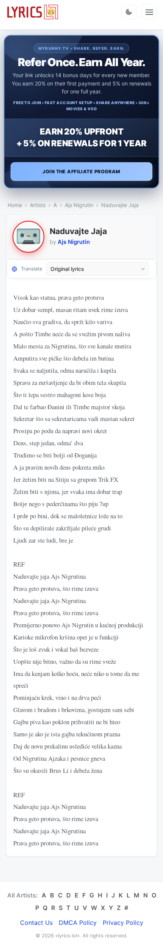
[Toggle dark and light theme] (128, 11)
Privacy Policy (123, 922)
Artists (37, 205)
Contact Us (36, 922)
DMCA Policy (78, 922)
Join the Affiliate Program (81, 171)
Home (15, 205)
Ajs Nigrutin (79, 205)
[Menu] (149, 11)
